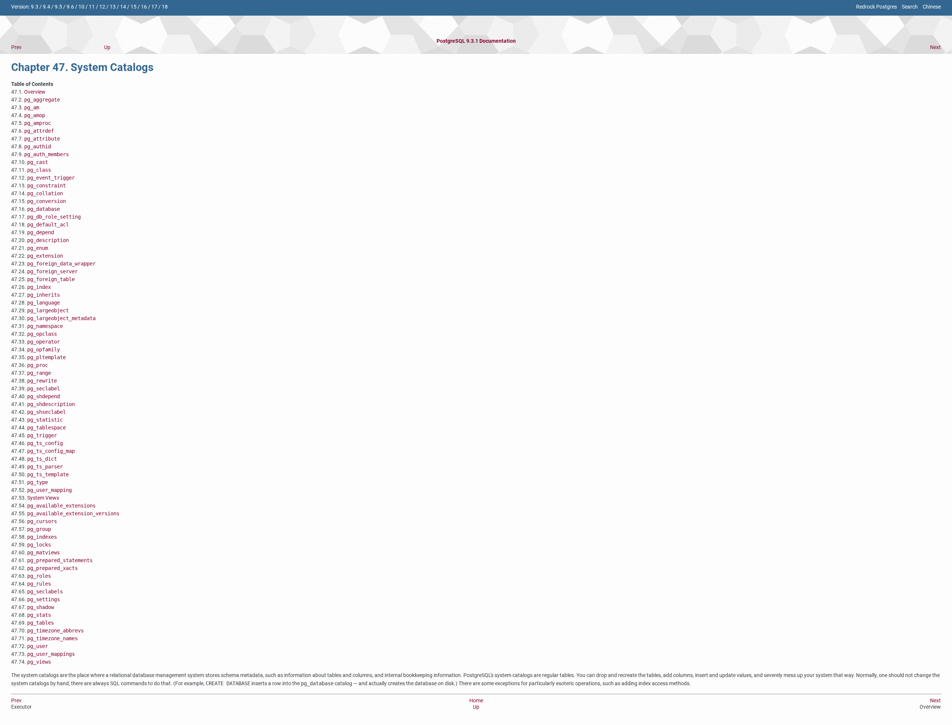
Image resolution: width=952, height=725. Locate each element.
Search (910, 7)
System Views (43, 498)
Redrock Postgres (876, 7)
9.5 (58, 7)
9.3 (34, 7)
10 (81, 7)
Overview (34, 92)
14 (123, 7)
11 (92, 7)
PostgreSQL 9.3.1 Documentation (476, 41)
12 (102, 7)
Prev (16, 47)
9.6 (70, 7)
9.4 (46, 7)
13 (113, 7)
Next (935, 47)
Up (107, 47)
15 (133, 7)
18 (165, 7)
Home (476, 700)
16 (144, 7)
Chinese (932, 7)
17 (154, 7)
